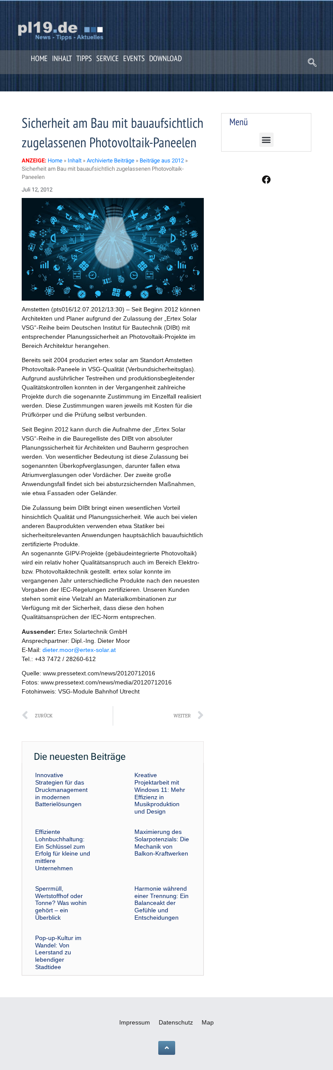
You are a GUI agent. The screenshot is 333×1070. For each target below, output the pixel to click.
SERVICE (107, 58)
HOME (39, 58)
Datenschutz (176, 1022)
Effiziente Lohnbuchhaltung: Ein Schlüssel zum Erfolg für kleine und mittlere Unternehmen (62, 850)
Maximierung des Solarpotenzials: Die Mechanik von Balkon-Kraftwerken (161, 842)
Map (208, 1022)
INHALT (62, 58)
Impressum (134, 1022)
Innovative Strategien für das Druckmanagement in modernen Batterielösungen (61, 789)
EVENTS (134, 58)
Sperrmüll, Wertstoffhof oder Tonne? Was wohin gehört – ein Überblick (61, 903)
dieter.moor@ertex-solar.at (79, 649)
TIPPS (84, 58)
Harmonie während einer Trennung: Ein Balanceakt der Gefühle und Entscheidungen (161, 903)
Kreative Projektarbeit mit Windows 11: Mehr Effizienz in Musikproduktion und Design (159, 793)
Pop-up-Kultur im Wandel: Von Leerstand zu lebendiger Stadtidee (58, 952)
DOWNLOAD (165, 58)
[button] (312, 63)
